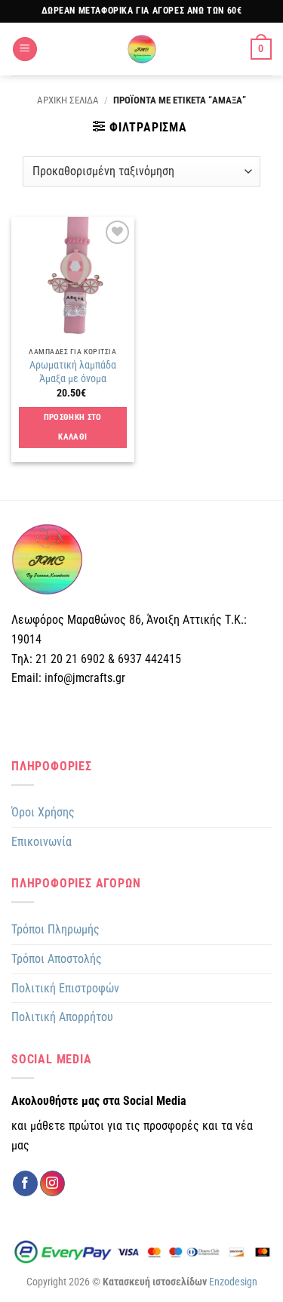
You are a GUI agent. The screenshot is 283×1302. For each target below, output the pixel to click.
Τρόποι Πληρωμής (55, 929)
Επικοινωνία (41, 842)
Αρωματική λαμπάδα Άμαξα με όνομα (72, 371)
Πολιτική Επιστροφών (65, 988)
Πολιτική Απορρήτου (62, 1017)
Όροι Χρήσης (43, 812)
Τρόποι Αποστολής (56, 959)
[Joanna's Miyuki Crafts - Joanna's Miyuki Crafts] (142, 49)
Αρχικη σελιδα (68, 100)
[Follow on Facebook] (25, 1183)
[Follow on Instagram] (52, 1183)
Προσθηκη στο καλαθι (73, 427)
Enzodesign (233, 1282)
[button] (25, 49)
